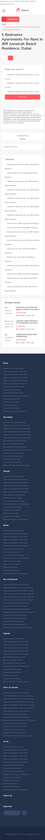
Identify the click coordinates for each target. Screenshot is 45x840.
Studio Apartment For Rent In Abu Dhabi (15, 441)
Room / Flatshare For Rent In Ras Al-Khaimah (16, 609)
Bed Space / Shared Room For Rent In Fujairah (16, 666)
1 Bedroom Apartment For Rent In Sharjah (15, 479)
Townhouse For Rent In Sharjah (12, 507)
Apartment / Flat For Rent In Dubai (13, 368)
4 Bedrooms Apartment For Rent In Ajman (15, 543)
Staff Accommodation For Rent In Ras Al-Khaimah (18, 627)
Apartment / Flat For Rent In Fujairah (13, 639)
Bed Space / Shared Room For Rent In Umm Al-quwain (19, 720)
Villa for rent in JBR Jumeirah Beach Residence (22, 228)
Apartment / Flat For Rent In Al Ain (13, 747)
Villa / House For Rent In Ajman (12, 552)
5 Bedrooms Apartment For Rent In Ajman (15, 546)
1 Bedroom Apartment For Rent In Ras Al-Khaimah (18, 588)
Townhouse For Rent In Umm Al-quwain (15, 723)
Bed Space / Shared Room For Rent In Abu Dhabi (17, 450)
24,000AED (20, 326)
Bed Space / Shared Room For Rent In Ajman (16, 558)
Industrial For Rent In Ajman (11, 570)
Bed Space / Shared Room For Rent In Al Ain (16, 774)
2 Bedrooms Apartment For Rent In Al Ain (15, 753)
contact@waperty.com (31, 834)
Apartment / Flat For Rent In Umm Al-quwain (16, 693)
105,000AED (21, 313)
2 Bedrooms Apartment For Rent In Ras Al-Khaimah (18, 591)
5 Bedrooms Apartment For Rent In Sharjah (15, 492)
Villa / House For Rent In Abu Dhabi (13, 444)
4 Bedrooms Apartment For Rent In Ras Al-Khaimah (18, 597)
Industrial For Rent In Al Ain (11, 786)
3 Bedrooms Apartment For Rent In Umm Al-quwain (18, 702)
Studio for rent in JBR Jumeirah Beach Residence (23, 223)
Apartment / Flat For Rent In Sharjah (13, 476)
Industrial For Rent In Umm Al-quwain (14, 733)
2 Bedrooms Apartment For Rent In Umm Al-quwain (18, 699)
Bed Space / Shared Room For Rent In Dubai (16, 396)
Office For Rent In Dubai (10, 405)
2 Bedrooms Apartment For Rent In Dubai (15, 374)
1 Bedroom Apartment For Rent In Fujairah (15, 642)
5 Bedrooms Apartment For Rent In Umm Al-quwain (18, 708)
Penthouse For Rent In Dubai (11, 402)
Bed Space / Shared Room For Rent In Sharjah (16, 504)
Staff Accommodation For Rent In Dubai (15, 411)
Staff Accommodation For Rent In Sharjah (15, 519)
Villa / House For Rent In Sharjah (12, 498)
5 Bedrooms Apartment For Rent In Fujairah (16, 654)
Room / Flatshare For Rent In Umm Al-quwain (16, 717)
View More (23, 97)
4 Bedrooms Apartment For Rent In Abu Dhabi (16, 435)
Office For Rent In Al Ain (10, 783)
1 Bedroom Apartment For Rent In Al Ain (15, 750)
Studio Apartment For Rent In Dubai (13, 387)
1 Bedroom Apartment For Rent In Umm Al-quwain (18, 696)
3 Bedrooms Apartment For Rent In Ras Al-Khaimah (18, 594)
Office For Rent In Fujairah (10, 675)
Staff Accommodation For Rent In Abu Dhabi (16, 465)
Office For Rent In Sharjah (10, 513)
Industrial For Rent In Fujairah (11, 678)
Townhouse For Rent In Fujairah (12, 669)
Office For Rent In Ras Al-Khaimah (13, 621)
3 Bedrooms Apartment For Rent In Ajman (15, 540)
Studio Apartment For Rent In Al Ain (13, 765)
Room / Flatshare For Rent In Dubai (13, 393)
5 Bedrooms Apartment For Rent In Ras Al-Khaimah (18, 600)
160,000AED (21, 340)
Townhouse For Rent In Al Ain (12, 777)
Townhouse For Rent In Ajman (12, 561)
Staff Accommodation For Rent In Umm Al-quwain (18, 736)
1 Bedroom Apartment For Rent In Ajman (15, 533)
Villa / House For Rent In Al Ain (12, 768)
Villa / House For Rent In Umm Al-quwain (15, 714)
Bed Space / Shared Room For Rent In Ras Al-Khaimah (19, 612)
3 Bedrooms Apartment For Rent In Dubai (15, 377)
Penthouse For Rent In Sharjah (12, 510)
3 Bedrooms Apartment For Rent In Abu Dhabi (16, 432)
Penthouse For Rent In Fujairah (12, 672)
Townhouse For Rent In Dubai (12, 399)
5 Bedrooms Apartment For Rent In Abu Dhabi (16, 438)
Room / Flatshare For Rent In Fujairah (14, 663)
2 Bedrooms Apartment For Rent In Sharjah (15, 482)
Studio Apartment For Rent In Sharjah (14, 495)
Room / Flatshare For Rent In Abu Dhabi (15, 447)
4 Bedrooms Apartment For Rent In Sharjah (15, 489)
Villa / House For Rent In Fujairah (12, 660)
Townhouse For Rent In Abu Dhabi (13, 453)
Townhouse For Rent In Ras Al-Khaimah (15, 615)
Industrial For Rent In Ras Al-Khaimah (14, 624)
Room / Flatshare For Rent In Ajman (13, 555)
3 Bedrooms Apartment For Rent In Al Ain (15, 756)
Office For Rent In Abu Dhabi (11, 459)
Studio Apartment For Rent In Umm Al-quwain (16, 711)
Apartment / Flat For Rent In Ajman (13, 530)
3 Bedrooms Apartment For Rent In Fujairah (16, 648)
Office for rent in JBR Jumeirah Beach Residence (23, 274)
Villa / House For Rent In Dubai (12, 390)
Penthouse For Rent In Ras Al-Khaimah (14, 618)
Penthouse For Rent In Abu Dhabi (13, 456)
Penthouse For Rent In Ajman (11, 564)
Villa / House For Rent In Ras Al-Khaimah (15, 606)
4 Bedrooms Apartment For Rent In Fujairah (16, 651)
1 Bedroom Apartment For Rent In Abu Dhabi (16, 425)
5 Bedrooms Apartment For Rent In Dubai (15, 384)
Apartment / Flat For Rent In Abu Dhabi (14, 422)
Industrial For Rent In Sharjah (11, 516)
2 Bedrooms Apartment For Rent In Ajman (15, 537)
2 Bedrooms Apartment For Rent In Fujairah (16, 645)
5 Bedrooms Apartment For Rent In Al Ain (15, 762)
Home (4, 24)
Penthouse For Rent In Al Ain (11, 780)
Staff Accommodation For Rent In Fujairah (15, 681)
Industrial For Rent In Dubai (11, 408)
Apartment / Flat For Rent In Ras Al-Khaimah (16, 584)
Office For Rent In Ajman (10, 567)
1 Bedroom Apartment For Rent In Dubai (15, 371)
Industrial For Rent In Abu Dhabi (12, 462)
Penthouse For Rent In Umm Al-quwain (14, 726)
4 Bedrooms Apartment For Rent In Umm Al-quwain (18, 705)
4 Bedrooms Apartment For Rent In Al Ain (15, 759)
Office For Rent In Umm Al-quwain (13, 729)
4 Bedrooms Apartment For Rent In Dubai (15, 380)
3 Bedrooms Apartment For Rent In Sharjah (15, 486)
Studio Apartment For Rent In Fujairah (14, 657)
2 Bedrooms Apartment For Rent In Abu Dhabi (16, 428)
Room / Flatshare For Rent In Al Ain (13, 771)
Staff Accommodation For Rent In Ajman (15, 573)
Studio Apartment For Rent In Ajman (13, 549)
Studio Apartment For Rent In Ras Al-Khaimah (16, 603)
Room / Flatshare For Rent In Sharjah (14, 501)
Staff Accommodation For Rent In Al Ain (15, 790)
